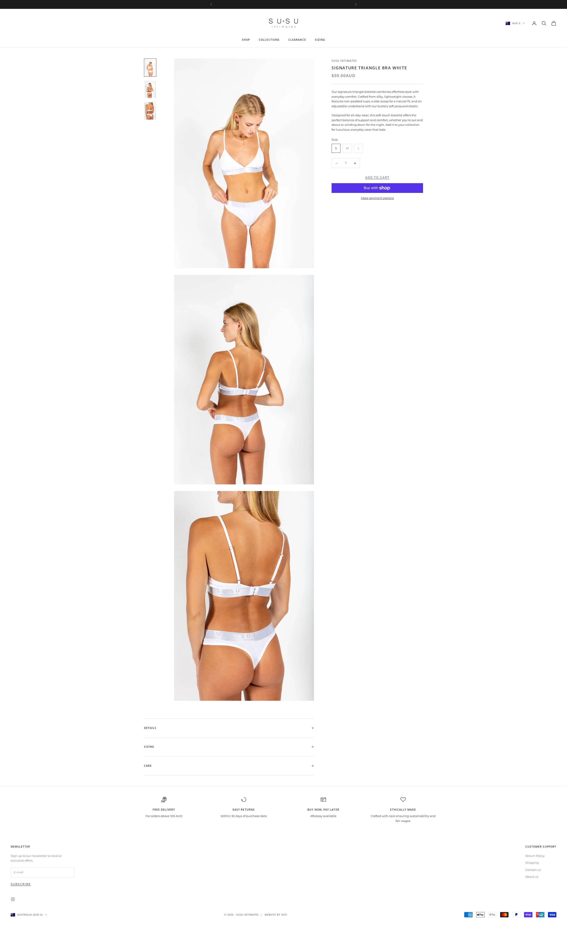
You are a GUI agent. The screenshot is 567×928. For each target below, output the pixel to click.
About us (531, 876)
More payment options (377, 198)
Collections (269, 40)
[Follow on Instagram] (13, 899)
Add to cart (377, 177)
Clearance (297, 40)
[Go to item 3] (150, 111)
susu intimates (344, 61)
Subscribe (21, 884)
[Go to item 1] (150, 67)
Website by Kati (276, 914)
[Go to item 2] (150, 89)
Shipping (532, 862)
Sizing (320, 40)
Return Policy (535, 856)
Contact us (533, 870)
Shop (246, 40)
